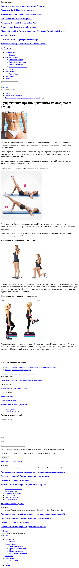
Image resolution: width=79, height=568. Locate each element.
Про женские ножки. (8, 400)
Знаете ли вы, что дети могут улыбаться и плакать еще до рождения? (22, 380)
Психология (9, 71)
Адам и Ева (13, 74)
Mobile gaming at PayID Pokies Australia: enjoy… (22, 14)
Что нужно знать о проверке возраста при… (20, 39)
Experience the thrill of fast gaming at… (17, 10)
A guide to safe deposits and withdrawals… (19, 27)
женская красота (6, 374)
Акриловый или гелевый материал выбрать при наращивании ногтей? (33, 472)
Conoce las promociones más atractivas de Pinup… (22, 6)
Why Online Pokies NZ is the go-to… (16, 19)
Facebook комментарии (13, 411)
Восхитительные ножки (18, 67)
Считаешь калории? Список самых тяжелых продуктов (26, 476)
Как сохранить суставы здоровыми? (14, 404)
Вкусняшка (9, 76)
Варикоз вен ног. (7, 396)
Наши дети (9, 69)
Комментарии (10, 409)
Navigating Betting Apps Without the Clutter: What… (23, 44)
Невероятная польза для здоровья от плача (14, 388)
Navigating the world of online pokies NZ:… (19, 23)
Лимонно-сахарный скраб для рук (16, 480)
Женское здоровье (11, 57)
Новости (12, 55)
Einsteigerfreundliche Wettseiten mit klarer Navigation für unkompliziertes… (33, 31)
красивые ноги (30, 374)
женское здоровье (18, 374)
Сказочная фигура (16, 59)
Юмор (7, 78)
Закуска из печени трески (12, 461)
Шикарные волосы (16, 64)
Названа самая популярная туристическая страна (23, 484)
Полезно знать (10, 52)
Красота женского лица (18, 62)
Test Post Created (8, 35)
